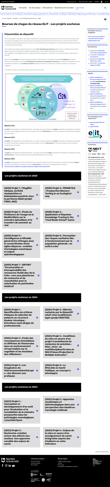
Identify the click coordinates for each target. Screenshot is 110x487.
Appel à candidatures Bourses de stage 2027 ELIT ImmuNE (98, 79)
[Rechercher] (105, 8)
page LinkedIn (94, 126)
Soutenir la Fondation (8, 1)
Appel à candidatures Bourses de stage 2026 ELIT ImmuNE (98, 88)
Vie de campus (35, 8)
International (47, 8)
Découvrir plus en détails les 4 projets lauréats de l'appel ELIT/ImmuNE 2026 (27, 166)
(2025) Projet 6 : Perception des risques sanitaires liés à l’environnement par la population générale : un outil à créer (60, 241)
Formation (23, 8)
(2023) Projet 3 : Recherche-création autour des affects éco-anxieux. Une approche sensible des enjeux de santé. (17, 437)
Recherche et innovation (64, 8)
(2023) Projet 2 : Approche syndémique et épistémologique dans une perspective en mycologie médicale (60, 404)
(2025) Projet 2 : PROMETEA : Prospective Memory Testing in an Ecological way (60, 192)
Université (80, 8)
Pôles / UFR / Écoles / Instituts (85, 1)
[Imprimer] (105, 19)
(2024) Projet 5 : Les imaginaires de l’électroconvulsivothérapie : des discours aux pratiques (19, 370)
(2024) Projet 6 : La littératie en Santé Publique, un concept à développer (58, 369)
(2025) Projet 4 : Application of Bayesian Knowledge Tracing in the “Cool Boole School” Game (59, 216)
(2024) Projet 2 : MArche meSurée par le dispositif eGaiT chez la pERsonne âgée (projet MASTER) (59, 313)
